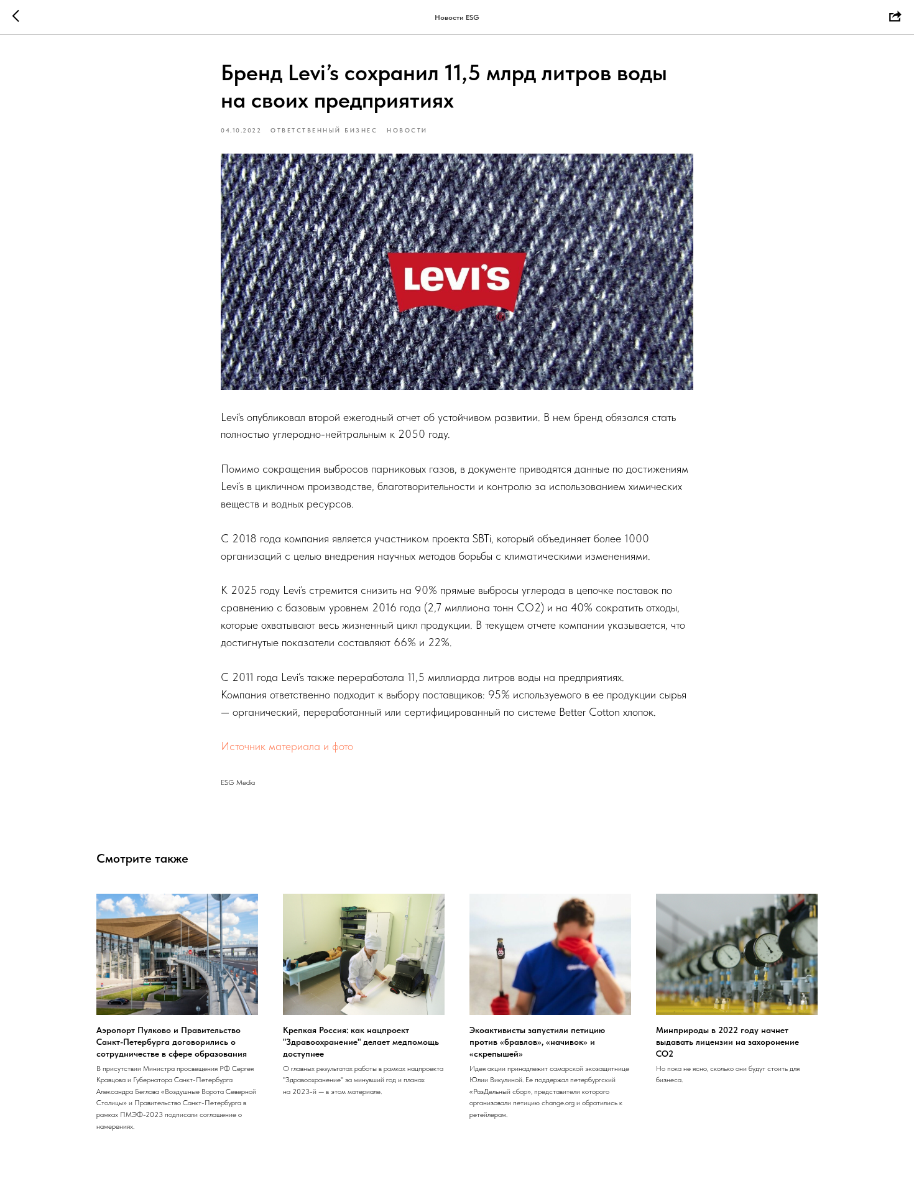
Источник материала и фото (287, 746)
